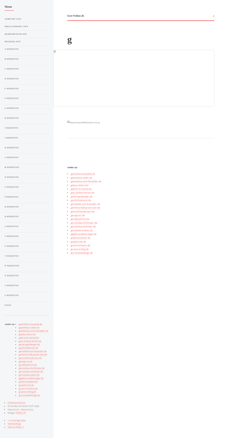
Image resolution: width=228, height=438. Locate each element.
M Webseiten (12, 167)
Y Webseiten (12, 285)
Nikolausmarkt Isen (16, 26)
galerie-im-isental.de (81, 188)
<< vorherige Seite (17, 420)
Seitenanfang (14, 423)
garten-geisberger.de (81, 196)
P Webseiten (11, 197)
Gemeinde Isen (13, 19)
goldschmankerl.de (80, 237)
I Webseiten (11, 128)
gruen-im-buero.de (80, 245)
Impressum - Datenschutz (20, 409)
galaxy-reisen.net (79, 185)
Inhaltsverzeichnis (16, 402)
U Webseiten (12, 246)
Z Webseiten (12, 295)
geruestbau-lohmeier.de (83, 226)
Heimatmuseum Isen (16, 34)
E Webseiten (12, 89)
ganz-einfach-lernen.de (82, 192)
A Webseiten (12, 49)
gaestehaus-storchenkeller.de (86, 181)
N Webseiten (12, 177)
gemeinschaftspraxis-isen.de (85, 207)
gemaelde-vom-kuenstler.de (85, 203)
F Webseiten (12, 98)
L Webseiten (12, 157)
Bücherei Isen (13, 42)
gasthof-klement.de (81, 200)
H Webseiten (12, 118)
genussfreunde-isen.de (82, 211)
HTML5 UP (21, 412)
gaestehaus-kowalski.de (83, 173)
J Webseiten (11, 138)
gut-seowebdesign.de (82, 252)
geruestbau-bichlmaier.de (84, 222)
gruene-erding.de (80, 249)
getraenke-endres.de (81, 230)
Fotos (8, 305)
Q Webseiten (12, 207)
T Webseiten (12, 236)
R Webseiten (12, 216)
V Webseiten (12, 256)
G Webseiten (12, 108)
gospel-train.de (78, 241)
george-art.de (78, 215)
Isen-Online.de (75, 15)
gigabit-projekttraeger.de (83, 233)
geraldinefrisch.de (80, 218)
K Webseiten (12, 148)
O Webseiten (12, 187)
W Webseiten (12, 266)
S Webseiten (12, 226)
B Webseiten (12, 59)
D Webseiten (12, 79)
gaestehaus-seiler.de (81, 177)
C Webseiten (12, 69)
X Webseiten (12, 276)
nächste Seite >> (16, 427)
